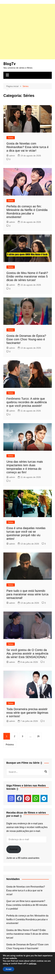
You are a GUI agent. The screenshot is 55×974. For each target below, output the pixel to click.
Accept (8, 969)
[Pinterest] (27, 798)
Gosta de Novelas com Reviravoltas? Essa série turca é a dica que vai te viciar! (27, 147)
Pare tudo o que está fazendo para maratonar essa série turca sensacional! (27, 594)
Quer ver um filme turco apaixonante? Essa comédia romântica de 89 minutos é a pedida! (26, 905)
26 (38, 736)
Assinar (14, 849)
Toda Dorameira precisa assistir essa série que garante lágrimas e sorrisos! (27, 712)
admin (12, 155)
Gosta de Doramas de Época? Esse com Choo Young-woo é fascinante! (26, 339)
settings (32, 963)
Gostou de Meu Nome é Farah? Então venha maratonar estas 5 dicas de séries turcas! (27, 276)
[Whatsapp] (35, 798)
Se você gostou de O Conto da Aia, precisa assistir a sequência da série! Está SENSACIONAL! (27, 653)
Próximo (10, 744)
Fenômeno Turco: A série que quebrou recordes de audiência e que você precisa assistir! (26, 402)
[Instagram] (11, 798)
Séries (10, 138)
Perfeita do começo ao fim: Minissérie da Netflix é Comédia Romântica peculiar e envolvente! (27, 919)
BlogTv (9, 64)
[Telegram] (44, 798)
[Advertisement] (27, 31)
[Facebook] (19, 798)
